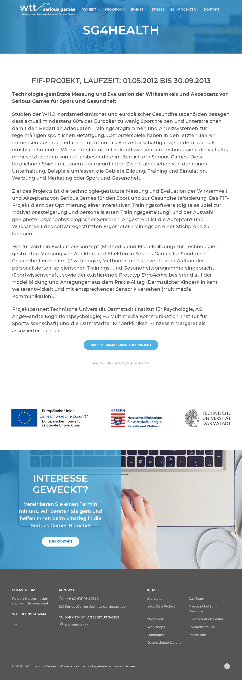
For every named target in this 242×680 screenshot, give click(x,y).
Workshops (156, 627)
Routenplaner (76, 625)
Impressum (197, 635)
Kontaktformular (201, 627)
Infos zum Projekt (161, 606)
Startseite (154, 598)
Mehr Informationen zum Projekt (121, 345)
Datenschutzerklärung (164, 642)
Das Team (196, 598)
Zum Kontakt (60, 541)
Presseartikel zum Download (202, 609)
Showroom (155, 619)
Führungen (155, 635)
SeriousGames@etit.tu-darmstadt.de (95, 606)
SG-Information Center (205, 619)
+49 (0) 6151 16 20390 (82, 598)
